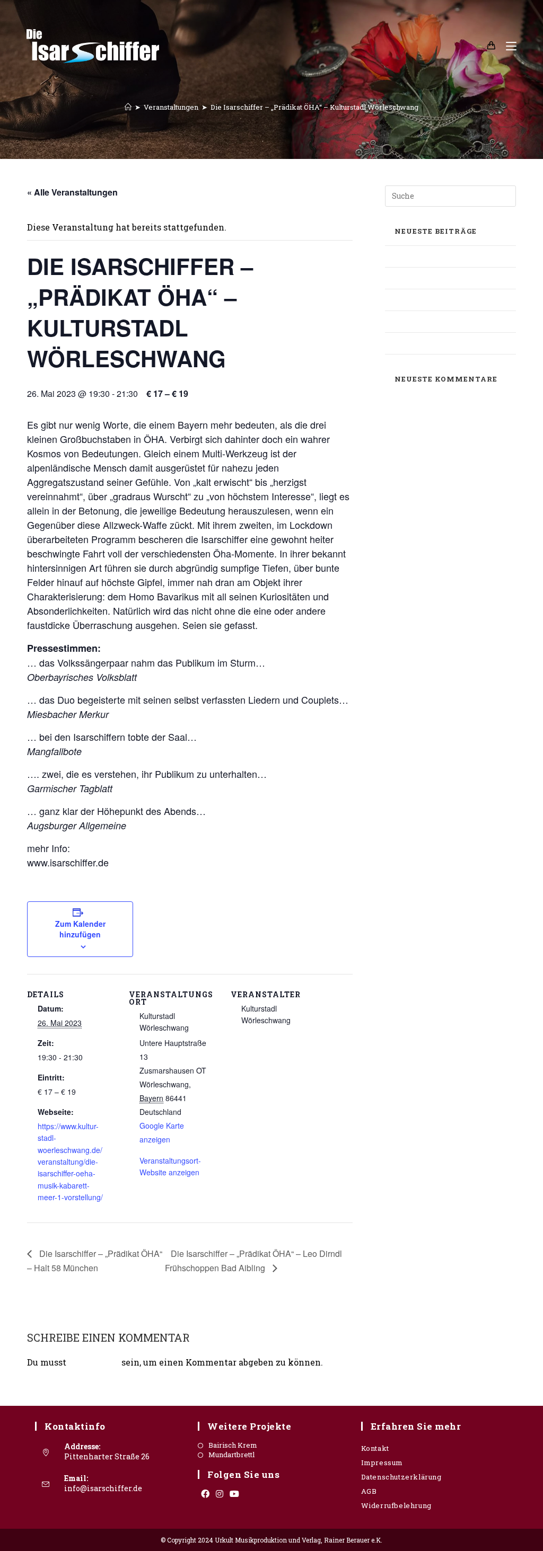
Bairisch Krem (232, 1445)
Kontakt (375, 1448)
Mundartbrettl (231, 1454)
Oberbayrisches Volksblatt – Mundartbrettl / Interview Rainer (448, 299)
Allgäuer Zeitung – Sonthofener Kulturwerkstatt (444, 278)
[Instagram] (219, 1494)
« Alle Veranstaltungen (72, 192)
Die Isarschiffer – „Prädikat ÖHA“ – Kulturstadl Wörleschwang (314, 107)
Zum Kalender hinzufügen (80, 929)
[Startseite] (128, 107)
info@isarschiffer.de (103, 1488)
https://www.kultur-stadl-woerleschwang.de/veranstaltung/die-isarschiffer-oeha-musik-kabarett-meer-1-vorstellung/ (70, 1161)
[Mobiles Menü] (507, 46)
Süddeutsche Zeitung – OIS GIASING (434, 321)
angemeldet (93, 1362)
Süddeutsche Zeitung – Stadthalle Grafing (448, 343)
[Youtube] (234, 1494)
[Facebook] (205, 1494)
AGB (369, 1491)
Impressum (382, 1462)
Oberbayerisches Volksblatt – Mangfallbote (439, 256)
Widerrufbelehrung (396, 1505)
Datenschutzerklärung (401, 1477)
